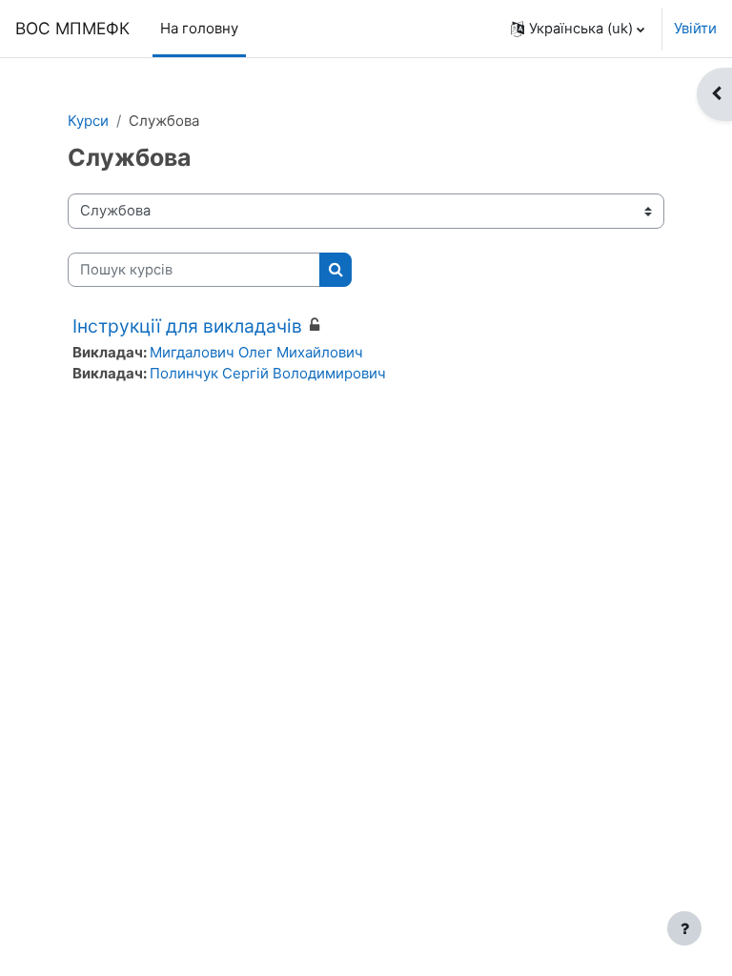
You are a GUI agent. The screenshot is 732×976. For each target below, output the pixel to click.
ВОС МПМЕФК (72, 28)
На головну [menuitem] (199, 28)
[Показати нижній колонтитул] (684, 928)
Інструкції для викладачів (187, 326)
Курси (88, 121)
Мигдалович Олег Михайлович (256, 352)
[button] (578, 28)
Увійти (695, 28)
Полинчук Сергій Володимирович (268, 373)
